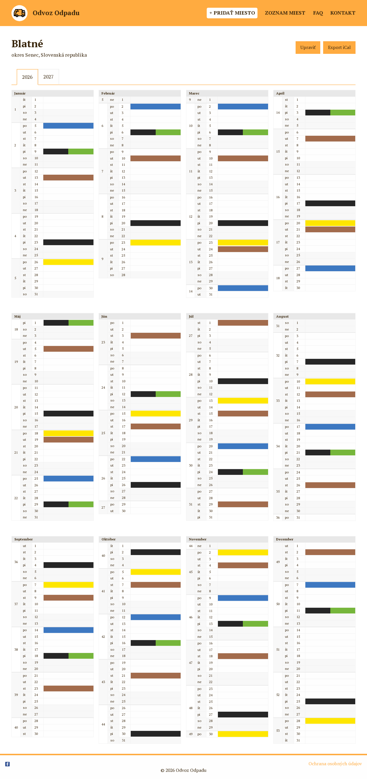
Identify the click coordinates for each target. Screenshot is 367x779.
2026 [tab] (27, 77)
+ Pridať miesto (232, 12)
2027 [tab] (48, 76)
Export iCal (339, 47)
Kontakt (343, 12)
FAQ (318, 12)
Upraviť (308, 47)
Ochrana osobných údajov (335, 764)
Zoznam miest (285, 12)
